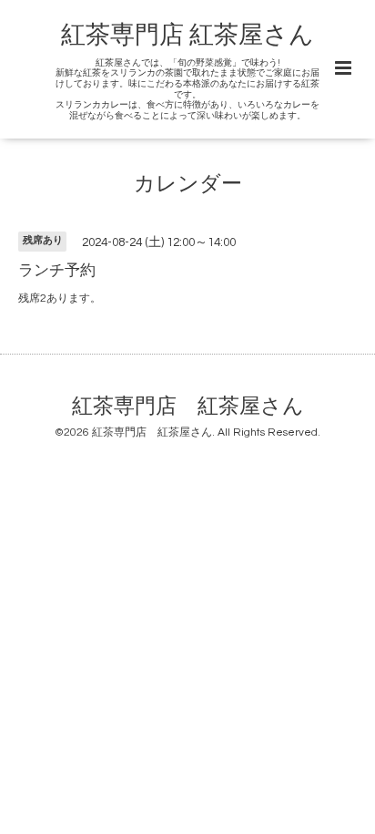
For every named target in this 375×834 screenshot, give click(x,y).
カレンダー (188, 184)
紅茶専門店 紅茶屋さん (187, 35)
